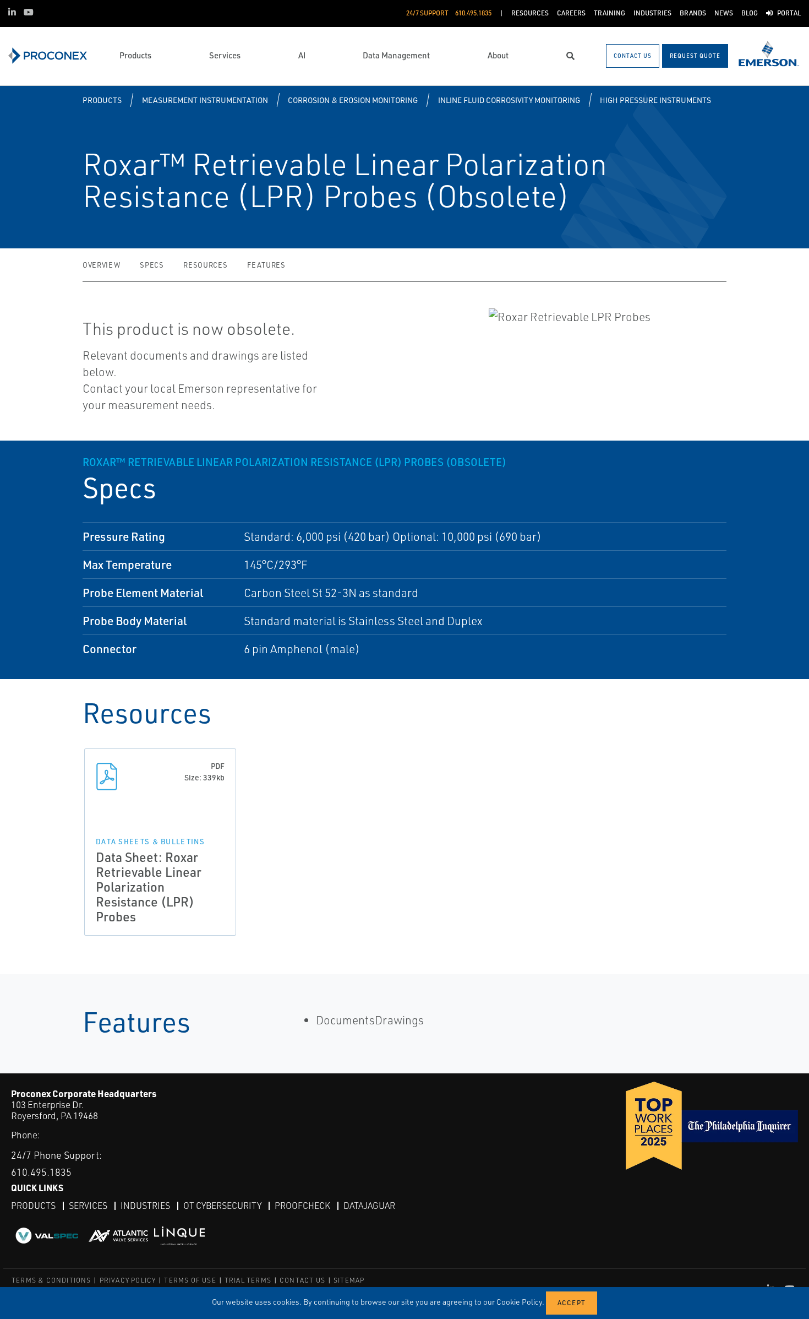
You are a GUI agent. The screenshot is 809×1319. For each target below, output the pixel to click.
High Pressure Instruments (655, 100)
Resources (205, 264)
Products (102, 100)
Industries (145, 1205)
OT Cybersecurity (222, 1205)
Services (88, 1205)
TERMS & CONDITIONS (51, 1280)
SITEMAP (349, 1280)
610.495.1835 (41, 1172)
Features (266, 264)
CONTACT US (302, 1280)
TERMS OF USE (190, 1280)
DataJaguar (369, 1205)
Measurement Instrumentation (205, 100)
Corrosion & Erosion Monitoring (353, 100)
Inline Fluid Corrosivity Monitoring (509, 100)
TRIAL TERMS (248, 1280)
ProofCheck (302, 1205)
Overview (101, 264)
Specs (151, 264)
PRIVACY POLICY (128, 1280)
